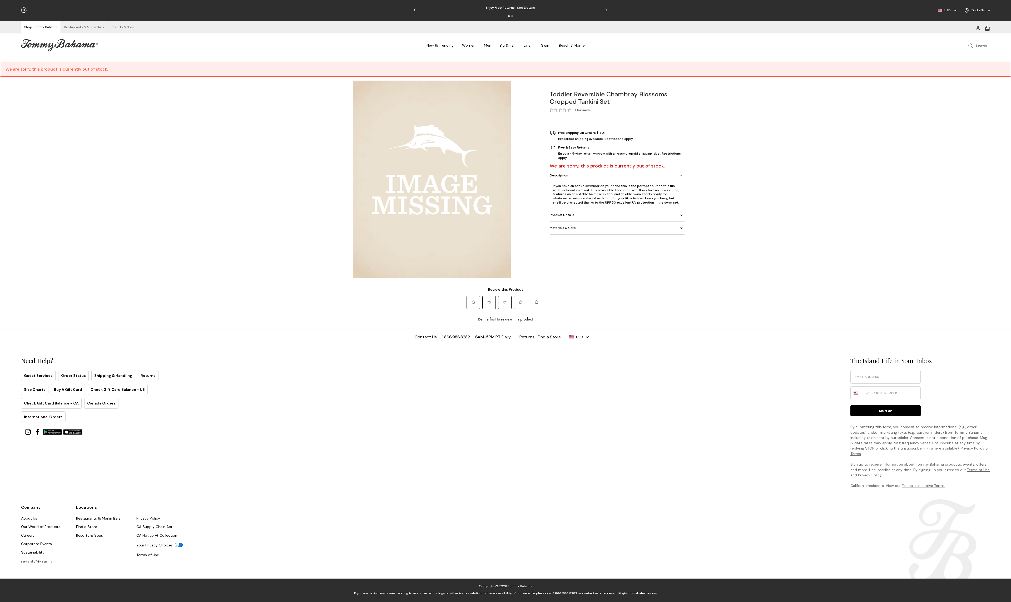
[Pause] (24, 10)
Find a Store (86, 526)
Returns (148, 375)
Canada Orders (101, 403)
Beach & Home (572, 45)
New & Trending (440, 45)
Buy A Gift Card (68, 389)
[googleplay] (53, 431)
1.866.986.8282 (565, 593)
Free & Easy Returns (573, 147)
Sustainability (32, 552)
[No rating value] (561, 110)
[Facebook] (38, 431)
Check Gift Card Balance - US (118, 389)
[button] (509, 16)
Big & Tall (507, 45)
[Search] (974, 45)
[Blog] (37, 561)
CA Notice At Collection (156, 535)
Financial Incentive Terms (923, 485)
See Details (526, 8)
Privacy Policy (972, 448)
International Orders (43, 417)
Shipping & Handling (113, 375)
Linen (528, 45)
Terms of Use (978, 469)
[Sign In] (978, 27)
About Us (29, 518)
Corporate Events (36, 543)
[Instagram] (28, 431)
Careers (27, 535)
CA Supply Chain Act (154, 526)
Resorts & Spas (89, 535)
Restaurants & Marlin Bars (98, 518)
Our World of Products (40, 526)
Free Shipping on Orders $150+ (582, 133)
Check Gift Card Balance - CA (51, 403)
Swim (546, 45)
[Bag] (987, 27)
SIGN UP (885, 411)
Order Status (73, 375)
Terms (855, 453)
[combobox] (860, 393)
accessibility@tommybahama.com (630, 593)
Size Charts (35, 389)
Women (468, 45)
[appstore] (73, 431)
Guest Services (38, 375)
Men (487, 45)
